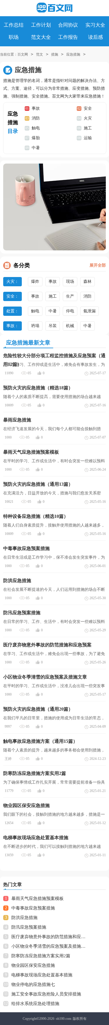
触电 (36, 128)
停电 (70, 311)
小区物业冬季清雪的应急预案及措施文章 (49, 946)
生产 (70, 296)
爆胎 (36, 138)
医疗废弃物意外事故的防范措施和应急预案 (49, 936)
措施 (54, 54)
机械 (70, 326)
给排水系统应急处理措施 (35, 1003)
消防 (36, 118)
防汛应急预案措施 (28, 927)
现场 (70, 281)
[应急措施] (54, 207)
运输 (88, 138)
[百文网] (54, 7)
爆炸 (35, 281)
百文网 (22, 54)
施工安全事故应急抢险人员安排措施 (46, 994)
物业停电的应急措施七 (33, 984)
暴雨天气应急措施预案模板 (37, 898)
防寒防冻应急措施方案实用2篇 (40, 956)
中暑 (36, 148)
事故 (36, 108)
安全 (88, 108)
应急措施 (73, 54)
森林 (87, 281)
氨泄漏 (89, 311)
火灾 (88, 118)
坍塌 (35, 326)
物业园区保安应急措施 (33, 965)
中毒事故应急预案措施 (33, 908)
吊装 (53, 326)
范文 (39, 54)
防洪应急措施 (24, 917)
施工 (88, 128)
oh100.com (63, 1019)
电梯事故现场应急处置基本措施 (41, 975)
